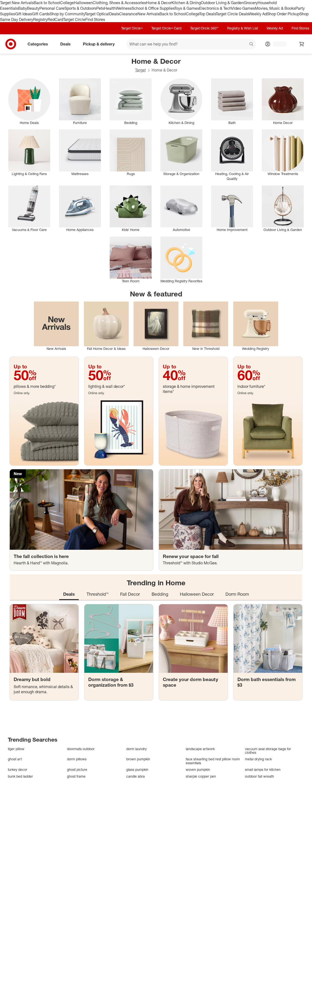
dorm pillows (77, 759)
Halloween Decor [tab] (197, 594)
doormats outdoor (81, 749)
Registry (40, 19)
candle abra (135, 776)
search (251, 44)
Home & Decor (159, 2)
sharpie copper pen (201, 776)
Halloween (83, 2)
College (67, 2)
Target (140, 70)
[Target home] (11, 44)
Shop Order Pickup (283, 13)
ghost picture (77, 769)
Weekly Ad (258, 13)
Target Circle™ (132, 28)
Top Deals (207, 13)
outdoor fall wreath (259, 776)
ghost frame (76, 776)
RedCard (55, 19)
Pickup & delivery (99, 44)
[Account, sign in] (277, 44)
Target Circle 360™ (204, 28)
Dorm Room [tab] (237, 594)
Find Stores (95, 19)
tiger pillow (16, 749)
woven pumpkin (198, 769)
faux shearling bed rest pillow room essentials (213, 761)
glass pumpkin (137, 769)
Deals (114, 13)
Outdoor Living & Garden (222, 2)
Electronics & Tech (215, 8)
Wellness (124, 8)
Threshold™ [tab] (97, 594)
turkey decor (17, 769)
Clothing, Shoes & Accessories (119, 2)
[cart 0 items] (301, 44)
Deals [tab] (69, 594)
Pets (100, 8)
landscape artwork (200, 749)
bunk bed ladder (20, 776)
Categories (38, 44)
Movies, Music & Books (275, 8)
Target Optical (97, 13)
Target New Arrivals (17, 2)
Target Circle (74, 19)
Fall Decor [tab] (130, 594)
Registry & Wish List (242, 28)
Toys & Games (186, 8)
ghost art (15, 759)
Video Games (243, 8)
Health (110, 8)
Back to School (47, 2)
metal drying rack (258, 759)
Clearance (128, 13)
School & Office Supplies (153, 8)
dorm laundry (136, 749)
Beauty (33, 8)
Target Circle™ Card (166, 28)
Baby (22, 8)
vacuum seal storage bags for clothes (268, 750)
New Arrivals (148, 13)
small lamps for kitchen (263, 769)
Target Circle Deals (232, 13)
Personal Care (51, 8)
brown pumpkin (138, 759)
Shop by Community (67, 13)
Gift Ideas (23, 13)
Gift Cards (41, 13)
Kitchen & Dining (186, 2)
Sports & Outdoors (80, 8)
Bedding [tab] (160, 594)
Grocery (251, 2)
